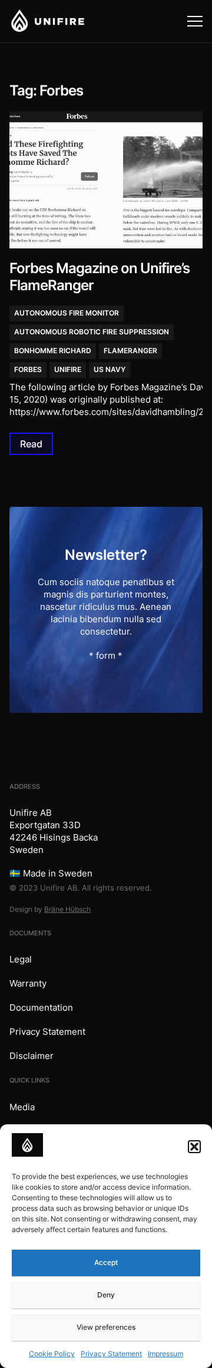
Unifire (67, 369)
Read (31, 443)
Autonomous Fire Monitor (66, 312)
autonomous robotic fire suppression (91, 331)
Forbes (28, 369)
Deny (106, 1294)
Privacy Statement (111, 1353)
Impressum (165, 1353)
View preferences (106, 1327)
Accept (106, 1262)
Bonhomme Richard (52, 350)
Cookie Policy (52, 1353)
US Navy (109, 369)
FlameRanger (130, 350)
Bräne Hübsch (67, 909)
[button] (194, 1147)
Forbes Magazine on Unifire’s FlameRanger (99, 277)
